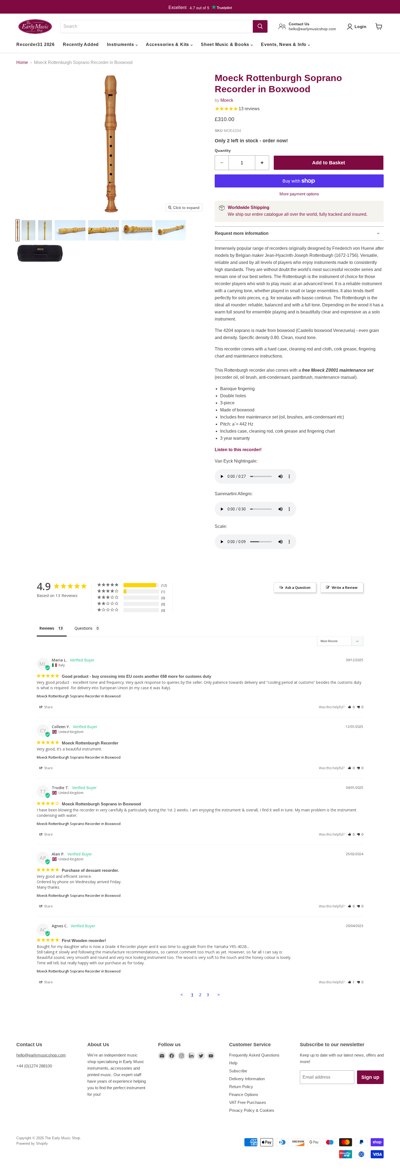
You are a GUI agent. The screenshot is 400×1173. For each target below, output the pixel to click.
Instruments (121, 44)
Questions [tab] (84, 628)
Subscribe (238, 1071)
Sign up (370, 1077)
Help (233, 1063)
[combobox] (157, 26)
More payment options (299, 194)
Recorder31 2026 (35, 44)
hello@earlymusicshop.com (41, 1055)
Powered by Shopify (32, 1143)
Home (22, 62)
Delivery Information (247, 1078)
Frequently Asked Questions (254, 1055)
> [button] (218, 994)
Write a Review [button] (345, 587)
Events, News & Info (284, 44)
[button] (351, 707)
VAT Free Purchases (247, 1102)
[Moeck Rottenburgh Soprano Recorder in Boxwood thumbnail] (17, 230)
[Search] (260, 26)
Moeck (226, 100)
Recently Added (81, 44)
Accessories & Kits (168, 44)
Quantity (223, 150)
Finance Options (243, 1094)
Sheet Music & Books (226, 44)
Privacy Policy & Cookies (251, 1110)
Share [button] (48, 707)
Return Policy (241, 1086)
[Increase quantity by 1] (262, 162)
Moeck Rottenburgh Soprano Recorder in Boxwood (79, 696)
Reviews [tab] (46, 628)
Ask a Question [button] (297, 587)
